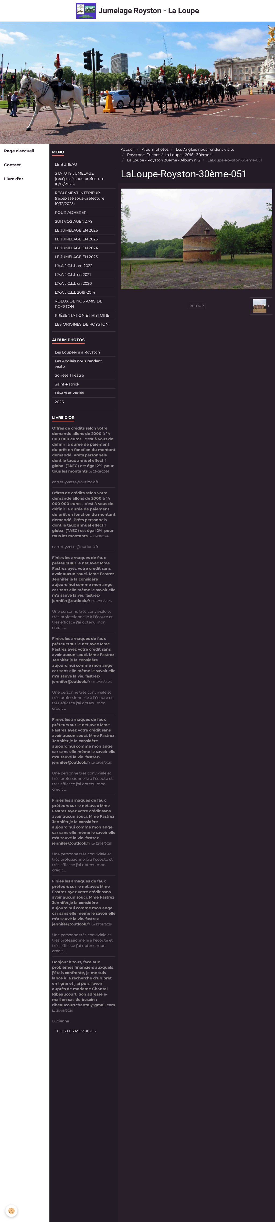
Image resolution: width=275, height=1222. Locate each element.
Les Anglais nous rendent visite (205, 149)
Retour (197, 306)
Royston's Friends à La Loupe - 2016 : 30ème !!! (170, 154)
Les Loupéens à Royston (77, 352)
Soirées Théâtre (69, 375)
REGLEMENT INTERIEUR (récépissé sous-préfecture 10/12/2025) (79, 198)
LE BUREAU (66, 164)
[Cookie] (11, 1211)
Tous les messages (75, 1031)
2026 (59, 401)
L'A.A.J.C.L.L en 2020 (73, 283)
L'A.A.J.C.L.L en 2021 (73, 274)
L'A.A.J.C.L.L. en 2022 (73, 265)
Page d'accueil (19, 150)
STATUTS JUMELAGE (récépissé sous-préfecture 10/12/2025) (79, 178)
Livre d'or (13, 178)
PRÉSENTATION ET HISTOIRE (82, 315)
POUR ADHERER (70, 212)
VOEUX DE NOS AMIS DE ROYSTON (78, 304)
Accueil (128, 149)
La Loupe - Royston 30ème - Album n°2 (163, 160)
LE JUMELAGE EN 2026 (76, 230)
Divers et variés (69, 393)
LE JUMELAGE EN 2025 (76, 239)
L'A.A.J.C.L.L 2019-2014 (75, 292)
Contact (12, 164)
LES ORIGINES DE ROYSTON (81, 324)
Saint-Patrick (67, 384)
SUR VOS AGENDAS (74, 221)
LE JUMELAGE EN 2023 (76, 256)
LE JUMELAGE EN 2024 (76, 248)
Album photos (155, 149)
